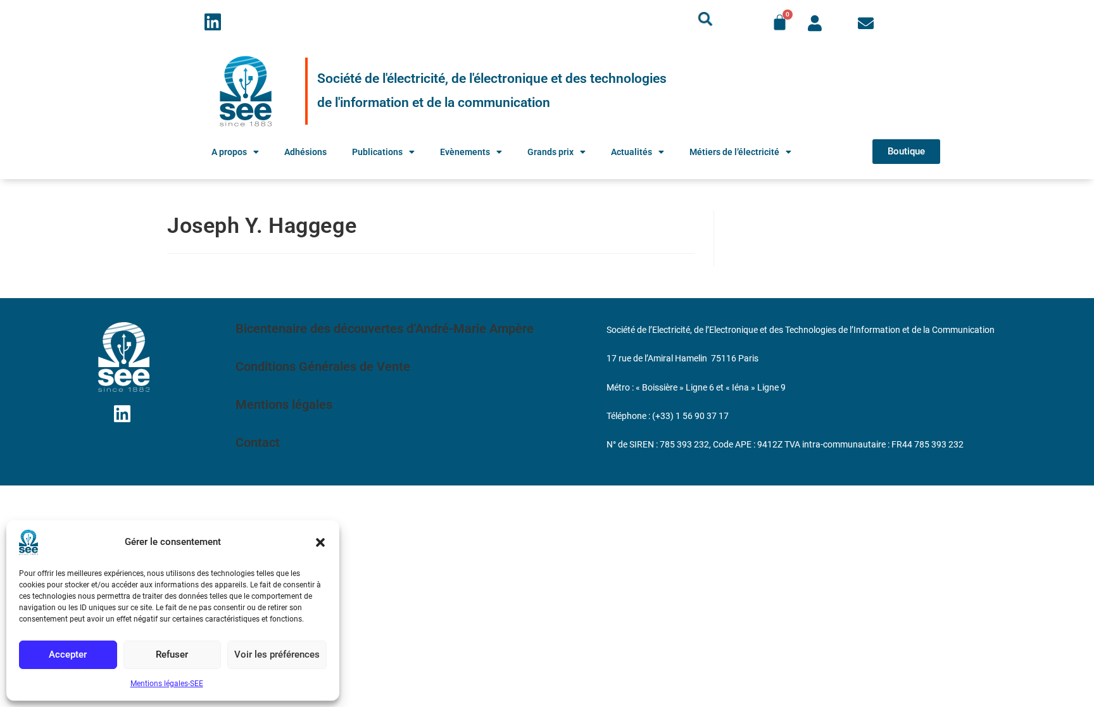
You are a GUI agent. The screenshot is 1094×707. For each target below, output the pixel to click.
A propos (229, 152)
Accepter (68, 654)
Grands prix (550, 152)
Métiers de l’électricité (734, 152)
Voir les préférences (277, 654)
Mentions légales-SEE (166, 683)
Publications (377, 152)
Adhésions (305, 152)
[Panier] (779, 22)
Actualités (631, 152)
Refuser (172, 654)
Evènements (465, 152)
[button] (320, 542)
